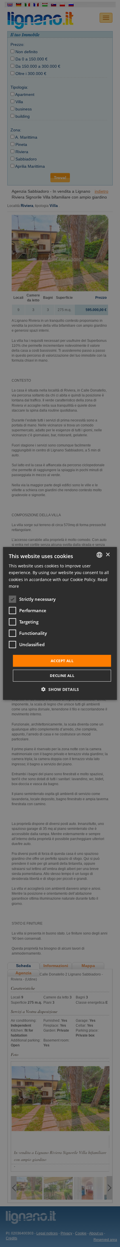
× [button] (107, 554)
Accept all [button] (62, 660)
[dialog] (60, 623)
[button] (60, 689)
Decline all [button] (62, 675)
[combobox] (100, 555)
